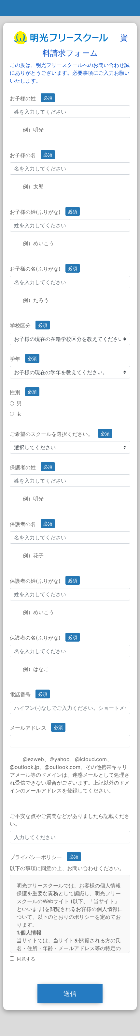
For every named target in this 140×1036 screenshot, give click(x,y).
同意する (26, 959)
